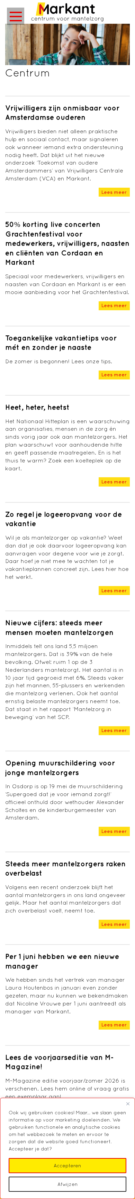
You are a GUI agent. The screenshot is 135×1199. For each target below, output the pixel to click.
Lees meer (114, 192)
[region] (67, 1148)
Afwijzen (67, 1184)
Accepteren (67, 1165)
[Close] (128, 1103)
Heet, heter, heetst (37, 407)
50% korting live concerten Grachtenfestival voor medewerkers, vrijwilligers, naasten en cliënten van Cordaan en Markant (67, 243)
